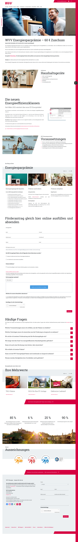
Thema (42, 482)
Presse (34, 527)
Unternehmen (40, 527)
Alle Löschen (9, 280)
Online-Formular (35, 196)
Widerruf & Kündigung (48, 527)
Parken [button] (14, 6)
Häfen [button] (38, 6)
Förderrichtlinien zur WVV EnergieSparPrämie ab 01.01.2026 (17, 128)
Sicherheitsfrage (44, 507)
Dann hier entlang (46, 402)
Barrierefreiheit (28, 527)
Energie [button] (6, 6)
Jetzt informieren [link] (31, 394)
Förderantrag (13, 55)
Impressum (7, 527)
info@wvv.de (8, 494)
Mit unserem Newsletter (50, 472)
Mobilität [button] (11, 6)
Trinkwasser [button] (22, 6)
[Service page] (68, 1)
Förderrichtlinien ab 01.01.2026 (12, 271)
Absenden (69, 311)
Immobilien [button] (34, 6)
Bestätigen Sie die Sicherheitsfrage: (14, 302)
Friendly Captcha (57, 512)
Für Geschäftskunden (61, 1)
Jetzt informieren (9, 394)
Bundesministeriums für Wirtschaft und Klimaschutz (30, 126)
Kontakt (68, 322)
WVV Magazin (20, 527)
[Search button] (71, 1)
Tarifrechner (12, 486)
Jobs (41, 6)
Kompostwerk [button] (28, 6)
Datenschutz (13, 527)
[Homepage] (8, 2)
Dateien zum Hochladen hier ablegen (39, 287)
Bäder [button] (18, 6)
